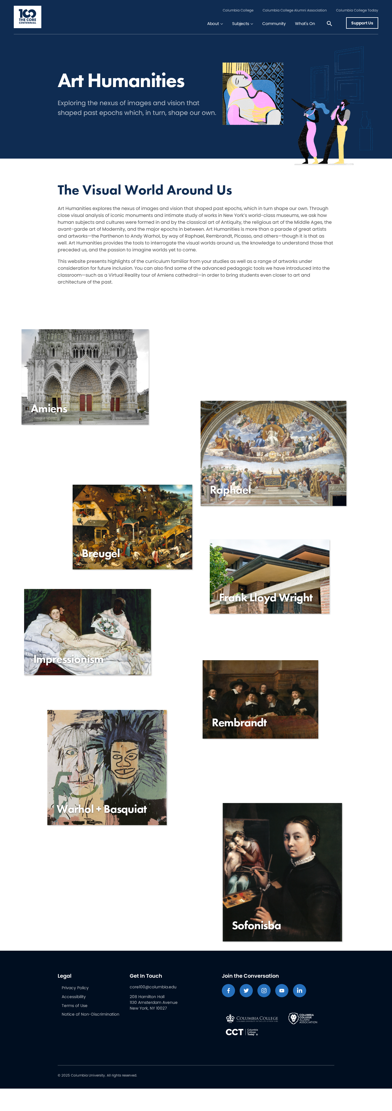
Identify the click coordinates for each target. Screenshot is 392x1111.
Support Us (362, 23)
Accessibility (74, 997)
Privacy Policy (75, 988)
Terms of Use (75, 1005)
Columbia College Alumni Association (295, 10)
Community (274, 23)
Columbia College (238, 10)
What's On (305, 23)
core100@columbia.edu (153, 987)
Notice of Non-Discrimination (90, 1014)
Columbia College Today (357, 10)
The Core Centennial (28, 17)
